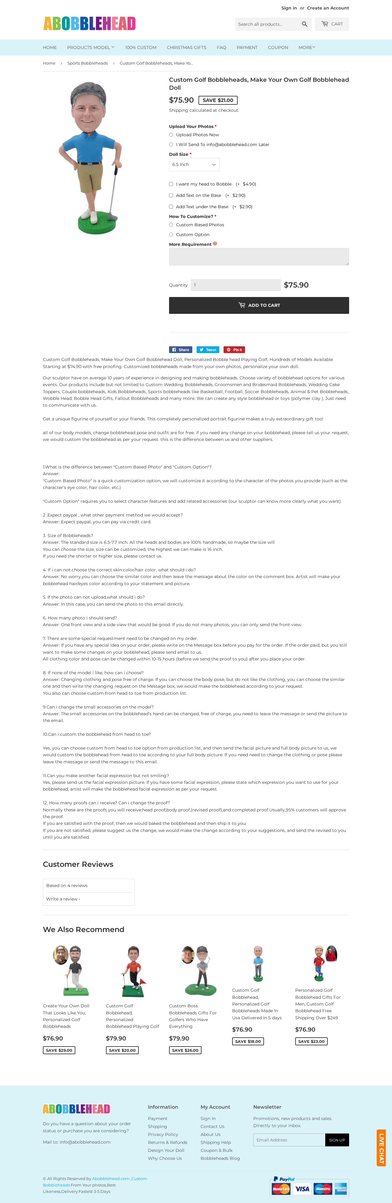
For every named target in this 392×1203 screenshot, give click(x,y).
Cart (336, 24)
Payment (247, 47)
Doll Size (178, 154)
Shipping (178, 110)
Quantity (178, 285)
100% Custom (140, 47)
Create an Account (328, 8)
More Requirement (190, 244)
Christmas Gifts (186, 47)
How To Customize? (191, 216)
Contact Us (212, 1126)
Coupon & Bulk (216, 1150)
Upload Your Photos (191, 126)
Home (50, 47)
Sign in (289, 8)
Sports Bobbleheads (87, 63)
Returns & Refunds (167, 1142)
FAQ (221, 47)
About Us (211, 1134)
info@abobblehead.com (85, 1142)
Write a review (61, 899)
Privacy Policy (163, 1134)
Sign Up (337, 1140)
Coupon (278, 47)
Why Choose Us (165, 1158)
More (305, 47)
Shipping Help (216, 1142)
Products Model (89, 47)
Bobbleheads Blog (220, 1158)
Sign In (208, 1118)
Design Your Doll (166, 1150)
